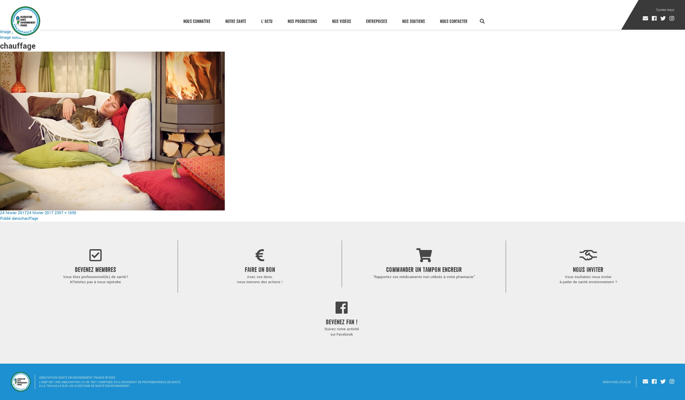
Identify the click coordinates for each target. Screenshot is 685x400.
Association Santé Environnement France (25, 21)
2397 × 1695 (65, 213)
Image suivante (13, 37)
